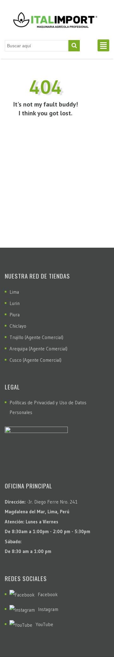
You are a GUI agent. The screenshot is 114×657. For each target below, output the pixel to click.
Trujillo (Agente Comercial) (36, 337)
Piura (15, 315)
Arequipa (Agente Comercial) (38, 349)
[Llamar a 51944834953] (95, 636)
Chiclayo (18, 326)
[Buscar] (74, 45)
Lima (14, 292)
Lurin (15, 303)
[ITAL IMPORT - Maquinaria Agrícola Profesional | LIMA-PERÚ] (54, 17)
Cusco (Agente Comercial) (35, 360)
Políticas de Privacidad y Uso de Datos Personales (48, 407)
